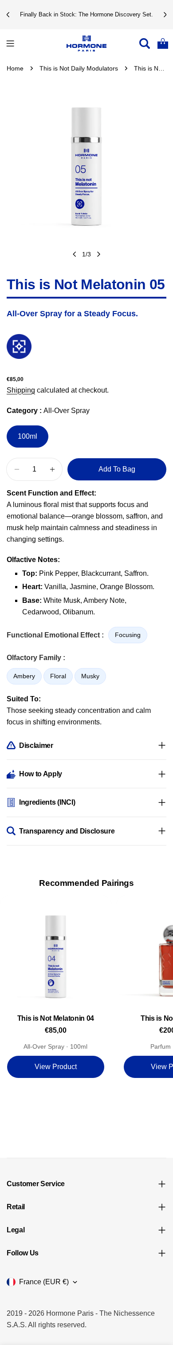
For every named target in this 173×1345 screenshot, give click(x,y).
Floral (58, 676)
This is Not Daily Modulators (78, 68)
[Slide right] (98, 254)
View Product (56, 1066)
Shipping (21, 390)
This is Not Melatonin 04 (55, 1018)
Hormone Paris (70, 1313)
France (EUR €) (44, 1282)
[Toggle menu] (10, 43)
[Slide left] (74, 254)
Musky (90, 676)
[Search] (144, 43)
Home (15, 68)
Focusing (128, 634)
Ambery (24, 676)
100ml (27, 436)
